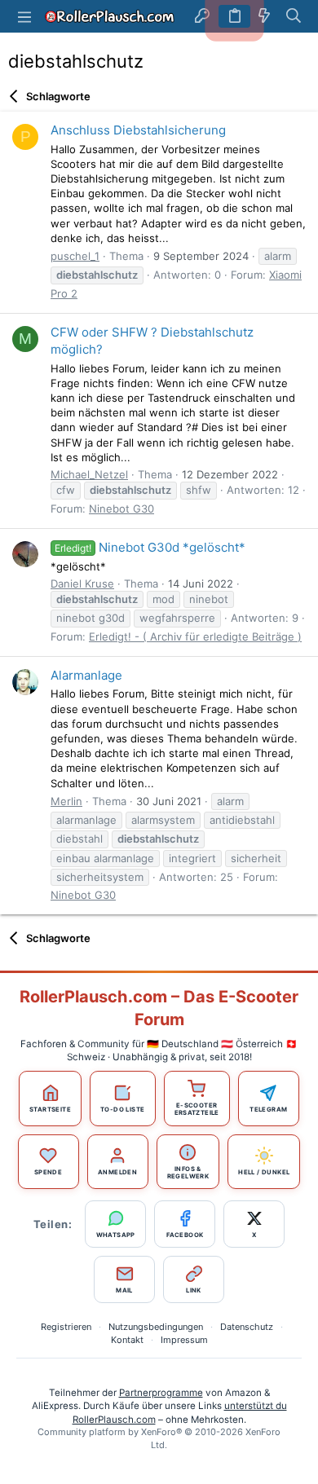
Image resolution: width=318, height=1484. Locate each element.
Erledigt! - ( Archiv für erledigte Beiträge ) (195, 636)
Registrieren (66, 1326)
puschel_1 (75, 255)
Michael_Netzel (89, 474)
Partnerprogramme (161, 1392)
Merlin (66, 801)
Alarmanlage (86, 675)
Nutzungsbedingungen (155, 1326)
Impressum (184, 1339)
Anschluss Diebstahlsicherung (138, 130)
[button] (24, 16)
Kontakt (127, 1339)
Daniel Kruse (82, 583)
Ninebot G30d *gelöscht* (150, 547)
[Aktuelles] (264, 16)
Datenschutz (246, 1326)
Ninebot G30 (121, 508)
